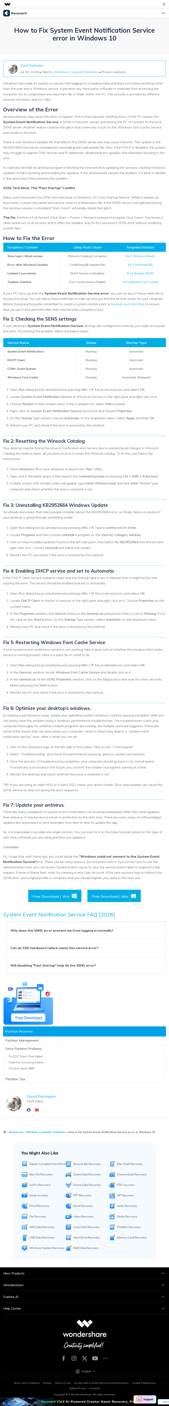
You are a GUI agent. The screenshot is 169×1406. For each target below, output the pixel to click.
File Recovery (38, 1216)
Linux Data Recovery (86, 1227)
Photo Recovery (127, 1216)
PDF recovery (125, 1184)
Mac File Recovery (41, 1174)
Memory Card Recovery (132, 1237)
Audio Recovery (127, 1205)
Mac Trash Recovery (130, 1164)
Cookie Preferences (144, 1382)
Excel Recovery (83, 1205)
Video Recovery (83, 1216)
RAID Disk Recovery (86, 1248)
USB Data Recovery (42, 1237)
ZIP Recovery (125, 1195)
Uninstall (94, 1388)
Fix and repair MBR (21, 1068)
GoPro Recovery (39, 1184)
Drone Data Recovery (87, 1184)
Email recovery (38, 1195)
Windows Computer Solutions (76, 72)
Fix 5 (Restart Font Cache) (140, 282)
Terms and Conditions (26, 1382)
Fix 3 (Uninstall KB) (140, 265)
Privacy (47, 1382)
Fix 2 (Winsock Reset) (140, 256)
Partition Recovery (129, 1227)
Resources (16, 1132)
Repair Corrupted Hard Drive (47, 1164)
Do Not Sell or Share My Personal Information (101, 1382)
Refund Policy (77, 1388)
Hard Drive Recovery (86, 1237)
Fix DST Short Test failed (26, 1056)
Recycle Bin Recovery (87, 1164)
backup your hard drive (127, 304)
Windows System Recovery (47, 1248)
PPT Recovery (82, 1195)
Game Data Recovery (87, 1174)
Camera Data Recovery (132, 1174)
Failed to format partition (26, 1062)
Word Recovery (39, 1205)
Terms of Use (63, 1382)
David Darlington (31, 65)
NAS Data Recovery (42, 1227)
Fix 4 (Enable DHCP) (140, 273)
